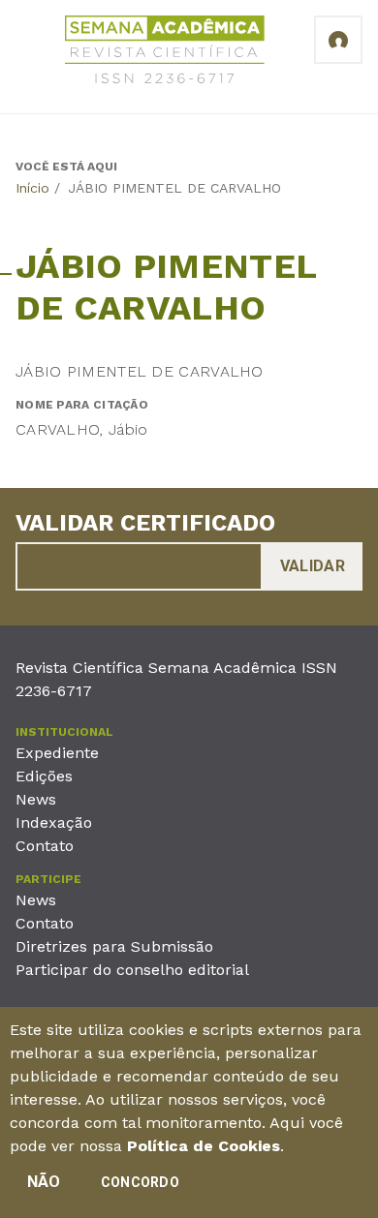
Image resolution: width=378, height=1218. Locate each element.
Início (32, 188)
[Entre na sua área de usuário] (338, 39)
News (36, 799)
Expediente (57, 753)
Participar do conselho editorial (132, 969)
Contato (45, 846)
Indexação (54, 822)
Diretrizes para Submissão (114, 946)
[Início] (165, 52)
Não (44, 1181)
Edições (44, 776)
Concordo (140, 1182)
